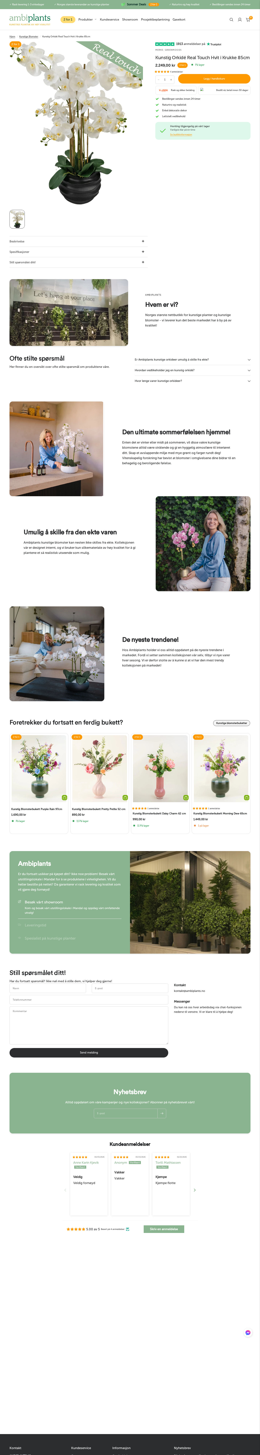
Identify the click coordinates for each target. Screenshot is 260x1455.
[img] (80, 1157)
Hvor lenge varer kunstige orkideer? (158, 381)
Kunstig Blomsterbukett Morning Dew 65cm (220, 813)
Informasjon (121, 1448)
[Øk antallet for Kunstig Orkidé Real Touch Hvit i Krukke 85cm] (171, 80)
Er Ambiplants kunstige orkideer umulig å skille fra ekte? (172, 359)
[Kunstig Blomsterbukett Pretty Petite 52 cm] (99, 768)
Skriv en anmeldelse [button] (164, 1229)
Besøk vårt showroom (44, 902)
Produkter (85, 19)
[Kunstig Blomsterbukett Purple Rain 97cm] (39, 768)
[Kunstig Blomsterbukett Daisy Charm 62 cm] (160, 768)
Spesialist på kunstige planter (50, 938)
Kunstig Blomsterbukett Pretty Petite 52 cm (98, 809)
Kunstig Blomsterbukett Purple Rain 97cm (36, 809)
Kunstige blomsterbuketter (231, 723)
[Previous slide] (65, 1190)
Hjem (12, 36)
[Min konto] (240, 19)
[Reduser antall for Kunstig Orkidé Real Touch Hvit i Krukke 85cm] (159, 80)
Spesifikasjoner (19, 252)
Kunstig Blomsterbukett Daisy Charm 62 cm (159, 813)
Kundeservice (109, 19)
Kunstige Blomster (28, 36)
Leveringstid (35, 925)
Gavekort (179, 19)
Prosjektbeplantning (155, 19)
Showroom (130, 19)
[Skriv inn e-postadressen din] (161, 1113)
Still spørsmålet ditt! (23, 262)
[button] (162, 71)
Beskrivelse (17, 241)
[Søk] (231, 19)
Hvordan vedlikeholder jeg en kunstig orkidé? (165, 370)
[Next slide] (195, 1190)
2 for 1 (68, 19)
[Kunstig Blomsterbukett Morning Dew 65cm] (221, 768)
